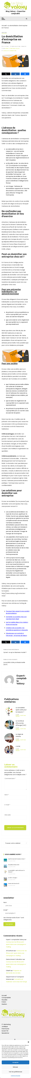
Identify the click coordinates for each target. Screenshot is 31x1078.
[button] (28, 1042)
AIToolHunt (10, 951)
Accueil (4, 26)
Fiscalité (4, 1000)
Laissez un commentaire (9, 50)
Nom (7, 795)
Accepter (15, 1062)
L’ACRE (18, 746)
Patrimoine (5, 1029)
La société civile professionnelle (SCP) (14, 663)
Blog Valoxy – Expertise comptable (15, 12)
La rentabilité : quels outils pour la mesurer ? (21, 710)
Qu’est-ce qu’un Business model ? (15, 652)
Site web (8, 815)
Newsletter (5, 1033)
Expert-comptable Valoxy (12, 48)
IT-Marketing (6, 1024)
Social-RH (5, 1031)
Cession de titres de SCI (13, 883)
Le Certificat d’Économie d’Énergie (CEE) (21, 723)
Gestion (4, 32)
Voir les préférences (15, 1072)
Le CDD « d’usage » (12, 877)
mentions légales (15, 1075)
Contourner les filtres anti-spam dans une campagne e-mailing (16, 944)
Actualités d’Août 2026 (13, 864)
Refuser (15, 1067)
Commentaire (10, 778)
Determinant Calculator (14, 959)
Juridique (5, 1026)
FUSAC (4, 1002)
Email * (5, 910)
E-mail (7, 805)
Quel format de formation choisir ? (16, 858)
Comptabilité (6, 998)
